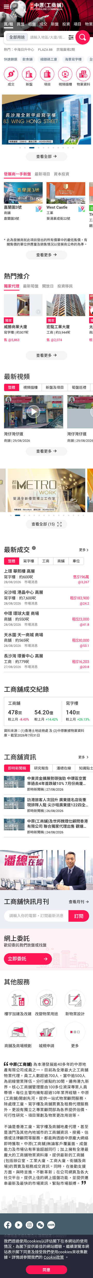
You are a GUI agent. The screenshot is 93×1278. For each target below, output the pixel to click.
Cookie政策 (54, 1257)
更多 (82, 550)
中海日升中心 (24, 50)
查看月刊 (77, 902)
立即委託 (17, 958)
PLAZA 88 (45, 50)
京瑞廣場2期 (65, 50)
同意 (46, 1270)
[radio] (9, 387)
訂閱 (78, 916)
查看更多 (44, 255)
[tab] (9, 25)
